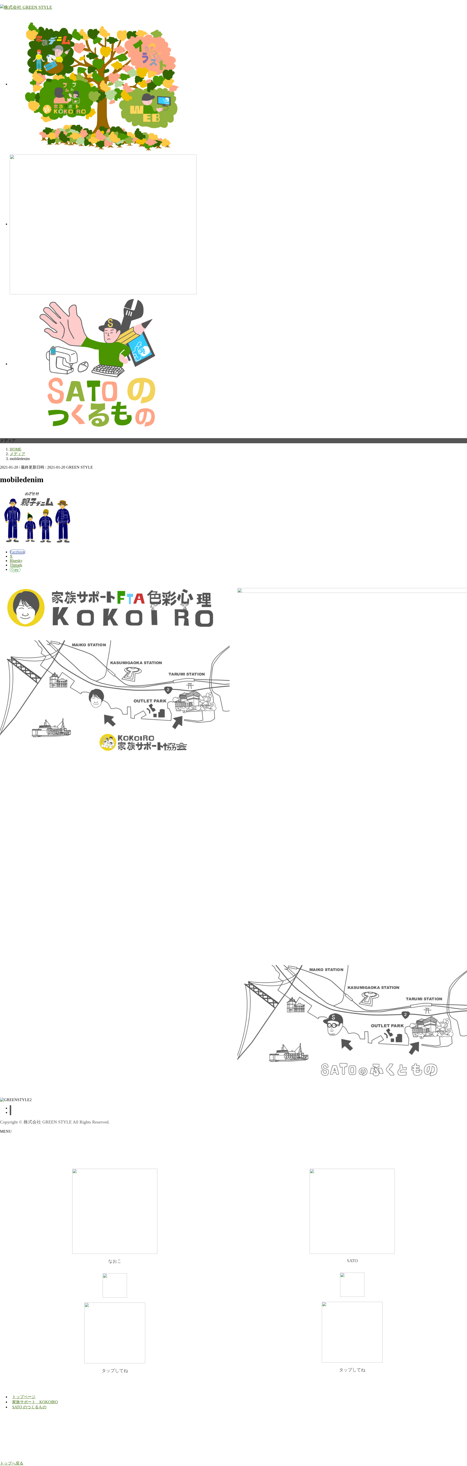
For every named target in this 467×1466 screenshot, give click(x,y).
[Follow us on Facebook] (10, 1108)
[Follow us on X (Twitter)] (10, 1112)
